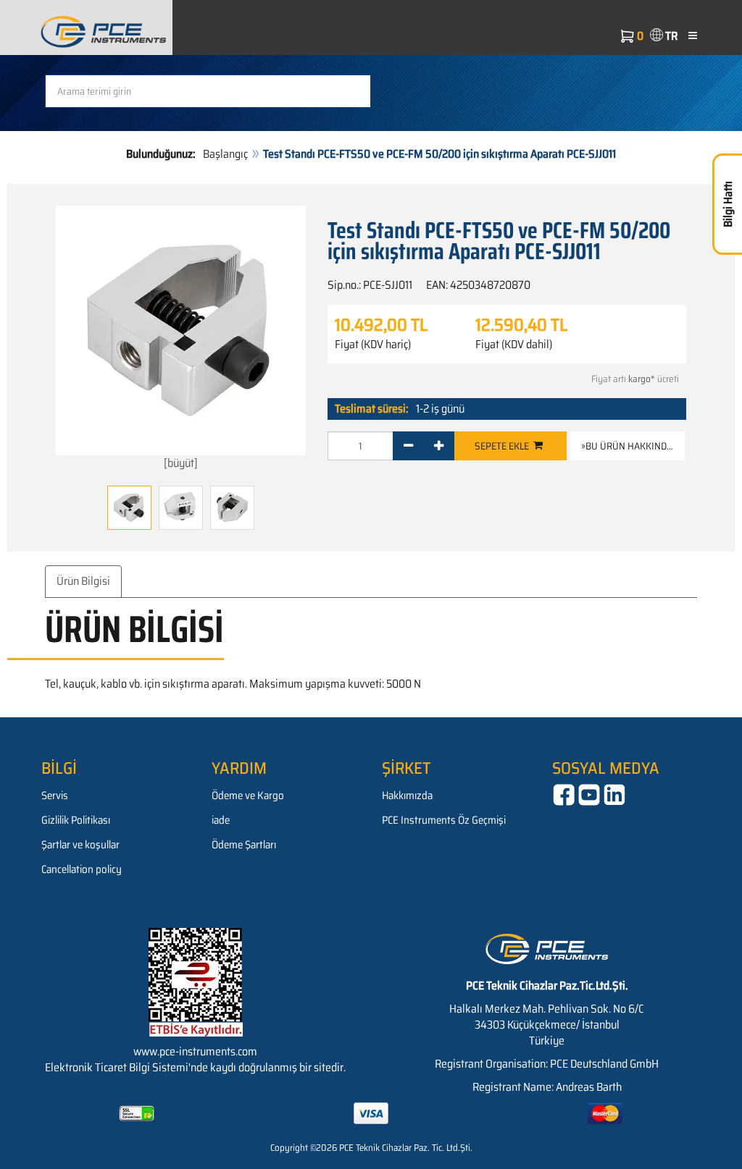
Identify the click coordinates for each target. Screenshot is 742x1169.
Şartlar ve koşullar (80, 844)
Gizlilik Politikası (75, 820)
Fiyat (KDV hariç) (373, 345)
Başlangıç (225, 154)
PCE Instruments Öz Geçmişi (444, 820)
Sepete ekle (504, 446)
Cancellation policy (81, 869)
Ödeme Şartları (244, 844)
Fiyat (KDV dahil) (513, 345)
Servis (54, 795)
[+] (438, 445)
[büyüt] (181, 463)
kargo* (641, 379)
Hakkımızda (407, 795)
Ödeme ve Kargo (248, 795)
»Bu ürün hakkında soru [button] (633, 446)
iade (221, 820)
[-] (408, 445)
